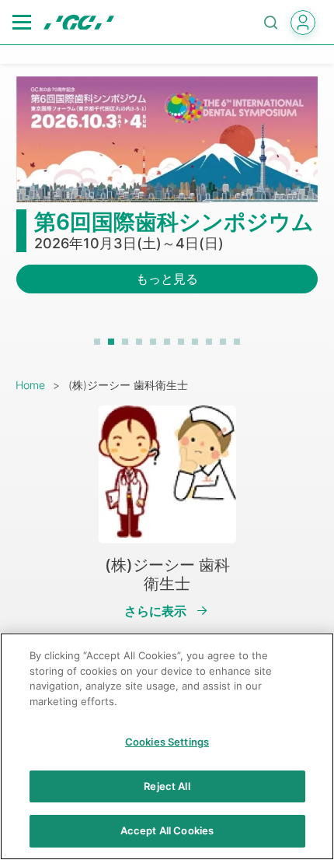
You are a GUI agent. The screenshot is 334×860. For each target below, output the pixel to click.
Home (30, 384)
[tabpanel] (167, 194)
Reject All (167, 786)
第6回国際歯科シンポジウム (174, 222)
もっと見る (167, 278)
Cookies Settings (167, 741)
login (303, 22)
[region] (167, 746)
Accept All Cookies (167, 830)
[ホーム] (78, 22)
